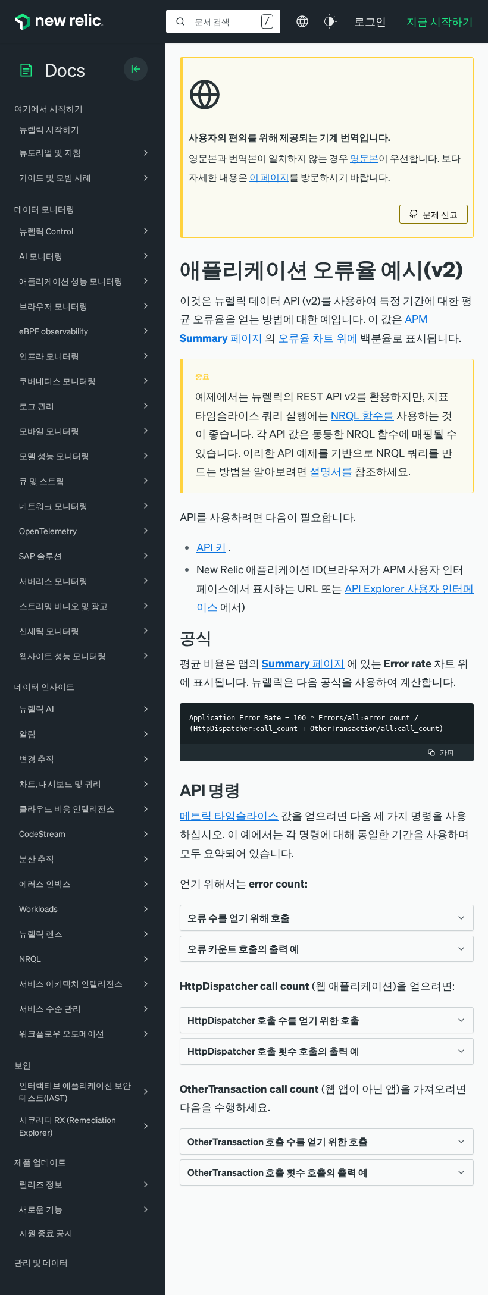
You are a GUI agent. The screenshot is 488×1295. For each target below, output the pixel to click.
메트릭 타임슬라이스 (229, 815)
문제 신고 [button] (440, 214)
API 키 (211, 547)
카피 (447, 752)
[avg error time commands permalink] (249, 789)
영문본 (364, 158)
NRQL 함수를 (362, 415)
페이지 (303, 663)
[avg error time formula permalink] (221, 637)
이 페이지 (269, 177)
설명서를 (330, 471)
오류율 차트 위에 (318, 337)
